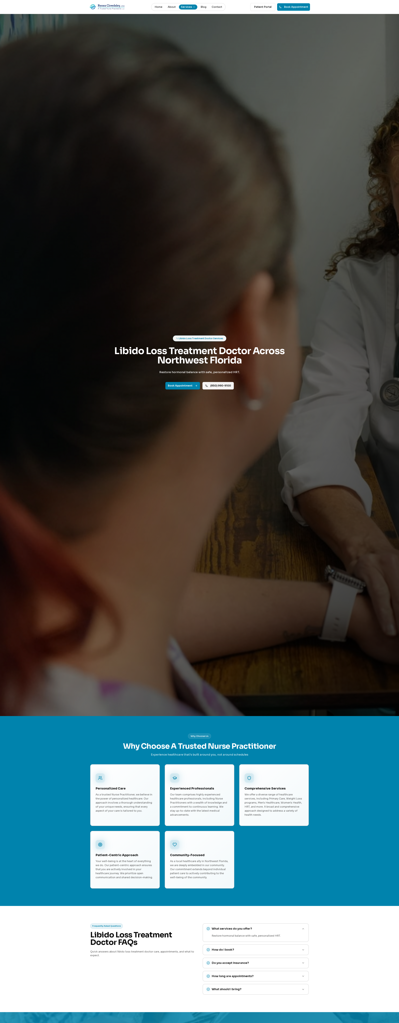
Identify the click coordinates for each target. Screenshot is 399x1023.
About (172, 7)
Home (158, 7)
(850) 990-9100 (220, 385)
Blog (203, 7)
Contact (217, 7)
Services (186, 7)
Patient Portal (263, 7)
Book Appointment (296, 7)
